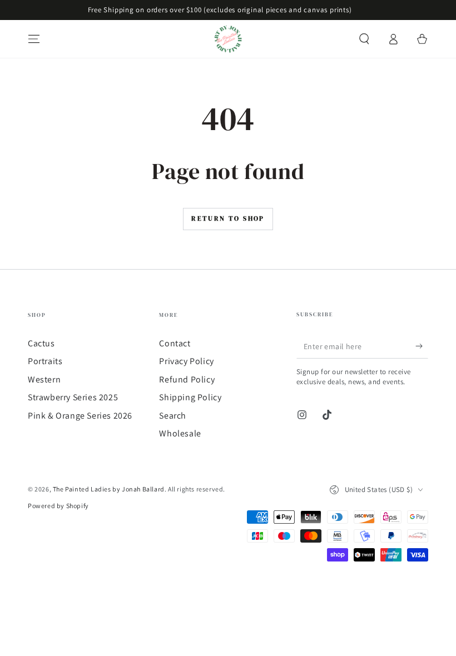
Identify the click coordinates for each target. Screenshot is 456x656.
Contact (174, 343)
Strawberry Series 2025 (73, 397)
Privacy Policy (186, 361)
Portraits (45, 361)
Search (172, 415)
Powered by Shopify (58, 505)
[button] (364, 39)
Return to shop (228, 218)
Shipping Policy (190, 397)
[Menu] (33, 39)
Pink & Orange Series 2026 (80, 415)
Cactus (41, 343)
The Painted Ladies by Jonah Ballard (109, 489)
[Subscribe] (421, 346)
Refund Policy (187, 379)
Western (44, 379)
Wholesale (180, 433)
